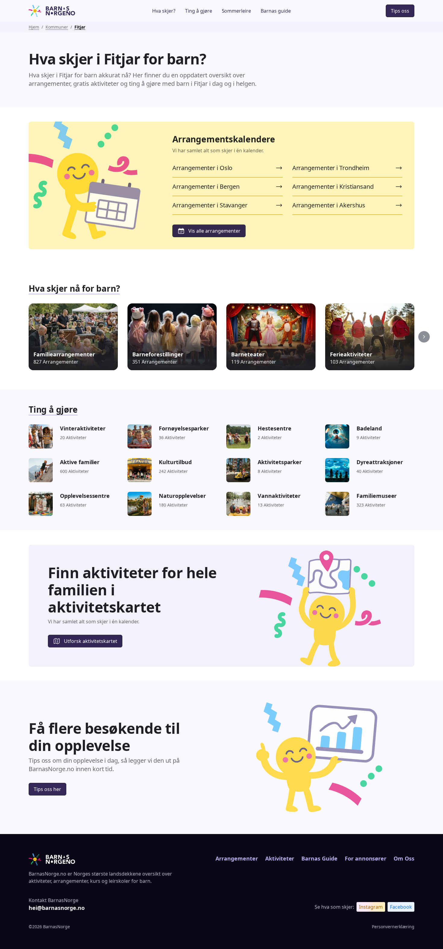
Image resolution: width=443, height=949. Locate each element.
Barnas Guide (319, 858)
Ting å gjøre (198, 11)
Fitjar (79, 27)
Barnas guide (276, 11)
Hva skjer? (163, 11)
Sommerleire (236, 11)
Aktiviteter (279, 858)
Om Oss (404, 858)
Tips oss (400, 11)
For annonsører (365, 858)
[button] (424, 337)
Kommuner (57, 27)
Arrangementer (236, 858)
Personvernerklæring (393, 926)
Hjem (34, 27)
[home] (69, 11)
